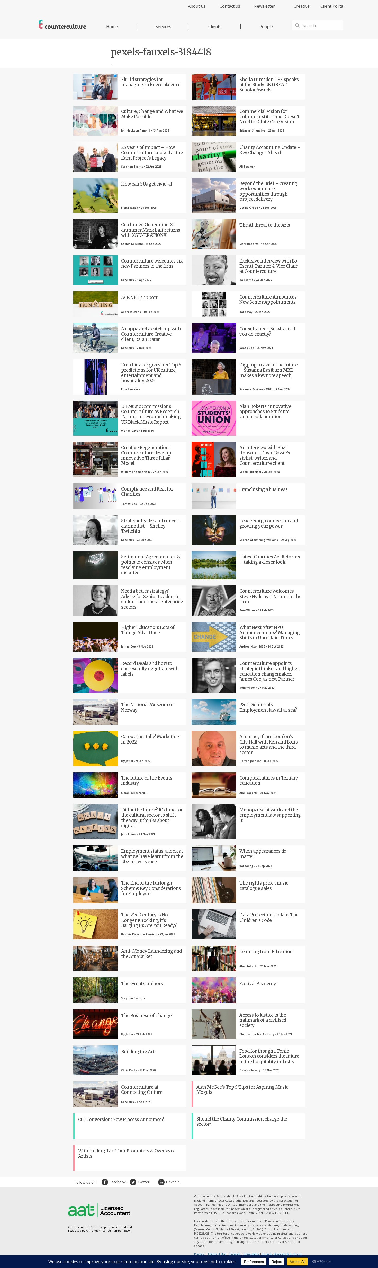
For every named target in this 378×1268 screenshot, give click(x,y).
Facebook (105, 1182)
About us (196, 6)
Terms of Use (217, 1254)
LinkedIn (162, 1182)
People (266, 26)
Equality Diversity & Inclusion (282, 1254)
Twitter (134, 1182)
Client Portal (332, 6)
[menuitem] (192, 9)
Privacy (199, 1254)
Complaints (251, 1254)
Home (112, 26)
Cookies (234, 1254)
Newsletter (264, 6)
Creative (302, 6)
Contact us (230, 6)
